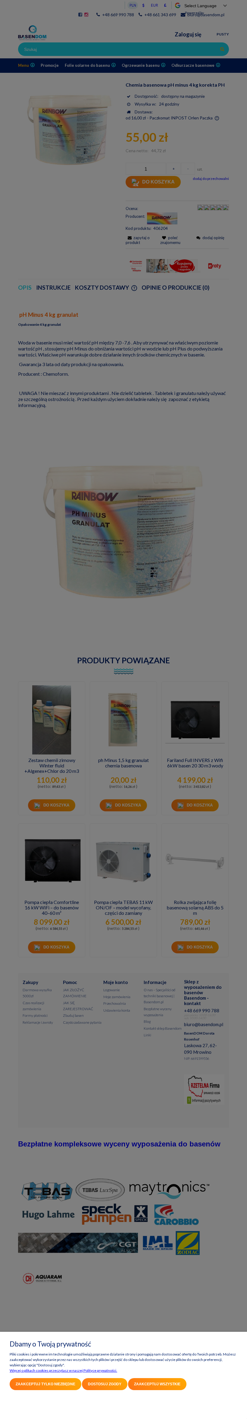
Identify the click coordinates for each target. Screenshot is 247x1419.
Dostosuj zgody (104, 1384)
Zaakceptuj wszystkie (157, 1384)
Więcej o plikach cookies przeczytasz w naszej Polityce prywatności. (63, 1370)
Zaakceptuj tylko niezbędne (45, 1384)
